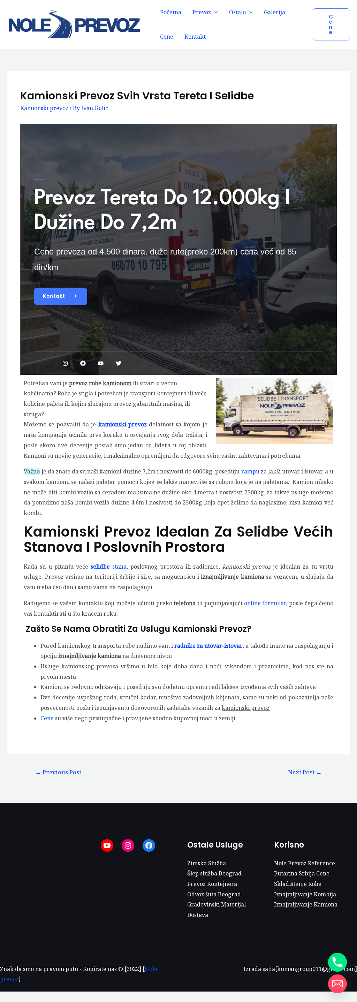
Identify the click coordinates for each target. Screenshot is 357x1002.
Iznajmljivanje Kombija (305, 894)
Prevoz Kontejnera (212, 884)
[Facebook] (83, 363)
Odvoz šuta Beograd (214, 894)
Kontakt (195, 36)
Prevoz (201, 12)
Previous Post (58, 772)
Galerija (274, 12)
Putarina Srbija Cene (301, 873)
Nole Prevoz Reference (304, 863)
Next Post (305, 772)
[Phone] (337, 962)
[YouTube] (107, 845)
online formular (265, 603)
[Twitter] (118, 363)
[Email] (337, 983)
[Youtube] (101, 363)
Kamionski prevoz (44, 108)
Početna (170, 12)
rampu (251, 471)
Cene (166, 36)
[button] (60, 296)
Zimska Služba (206, 863)
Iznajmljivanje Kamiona (305, 904)
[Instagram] (65, 363)
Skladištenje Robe (297, 884)
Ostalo (237, 12)
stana (109, 566)
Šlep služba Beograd (214, 873)
